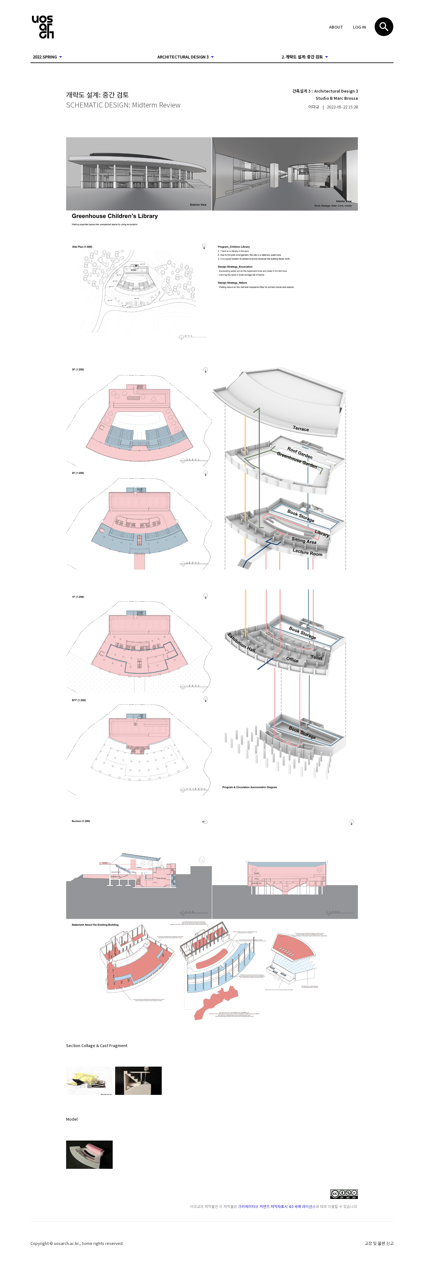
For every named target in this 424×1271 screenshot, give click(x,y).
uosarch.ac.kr (66, 1243)
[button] (336, 27)
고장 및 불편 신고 (379, 1243)
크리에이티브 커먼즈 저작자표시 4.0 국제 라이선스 (277, 1206)
